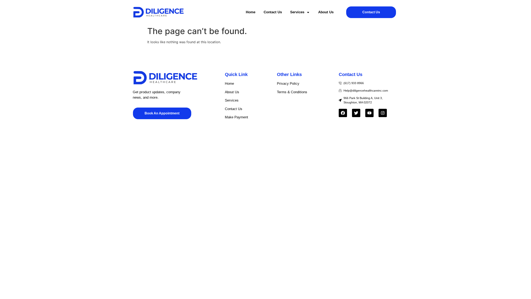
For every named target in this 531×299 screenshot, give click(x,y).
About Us (326, 12)
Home (250, 12)
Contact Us (273, 12)
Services (297, 12)
